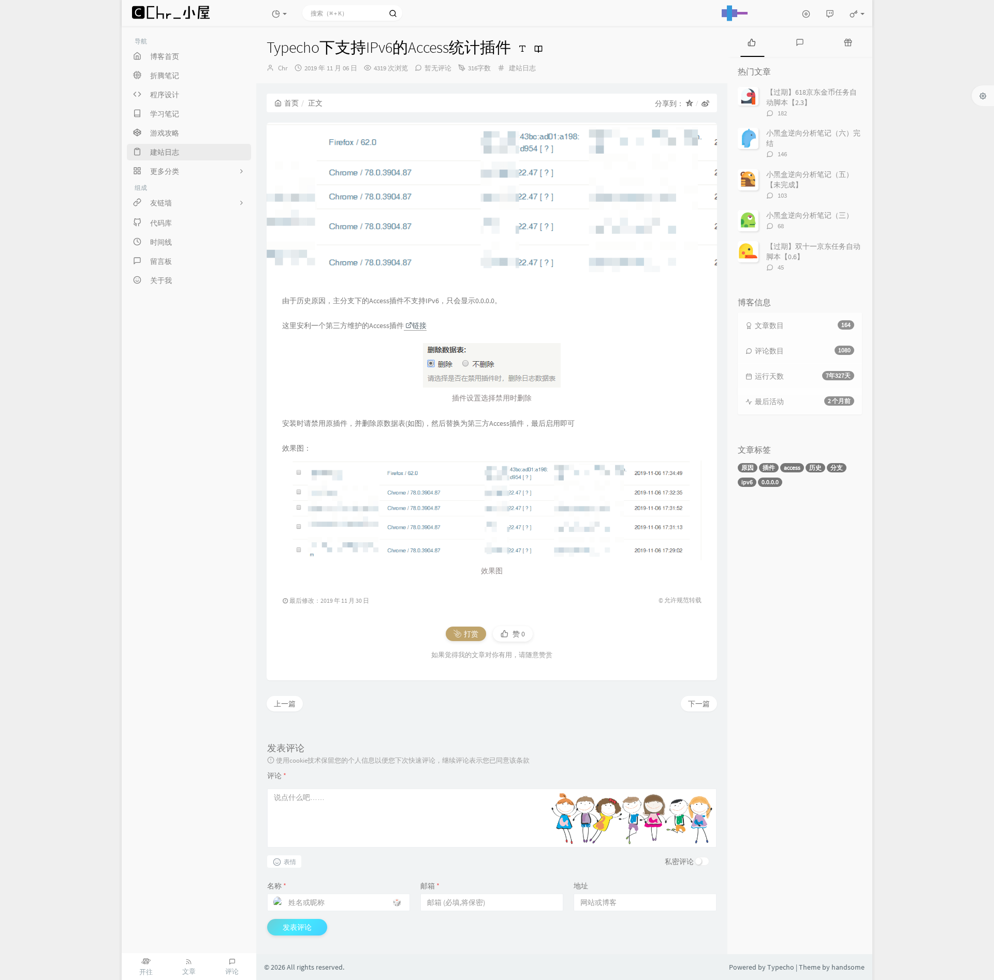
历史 (815, 467)
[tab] (751, 41)
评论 (276, 775)
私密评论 (679, 861)
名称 (276, 885)
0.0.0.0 (770, 482)
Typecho (780, 967)
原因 (747, 467)
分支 (836, 467)
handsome (848, 967)
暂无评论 (438, 68)
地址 (581, 885)
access (792, 467)
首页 (291, 103)
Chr (283, 68)
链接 (419, 325)
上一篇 (285, 703)
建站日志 (522, 68)
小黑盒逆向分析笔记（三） (809, 215)
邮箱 (430, 885)
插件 (769, 467)
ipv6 (747, 482)
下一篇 (699, 703)
